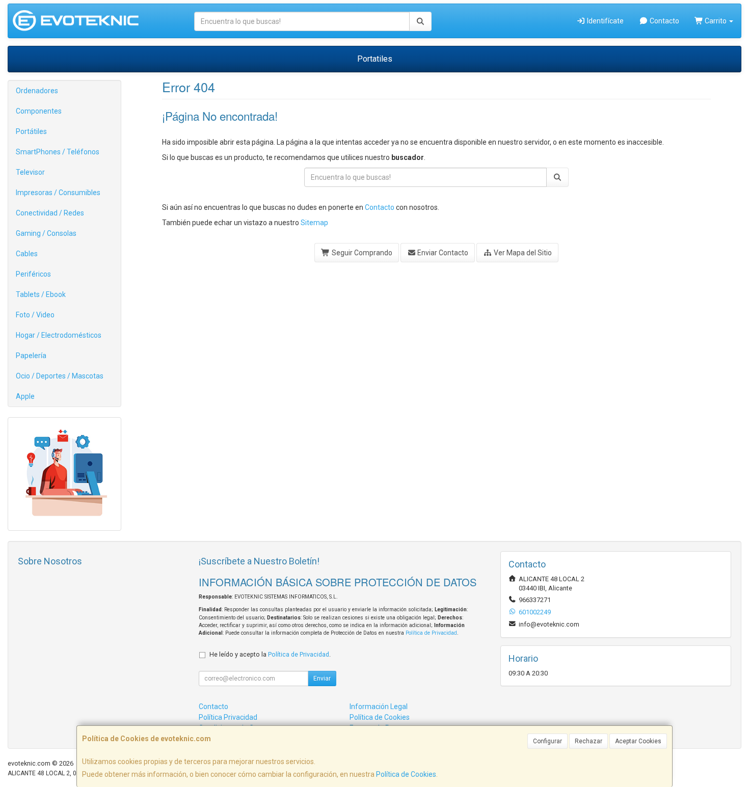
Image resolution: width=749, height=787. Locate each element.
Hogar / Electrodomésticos (58, 335)
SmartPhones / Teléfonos (57, 152)
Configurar (547, 741)
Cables (27, 254)
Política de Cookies (406, 774)
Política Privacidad (228, 717)
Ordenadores (37, 91)
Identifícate (604, 21)
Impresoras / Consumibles (58, 192)
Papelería (31, 355)
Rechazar (588, 741)
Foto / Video (35, 315)
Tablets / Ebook (41, 294)
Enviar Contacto (442, 253)
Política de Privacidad (431, 633)
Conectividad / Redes (50, 213)
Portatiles (374, 59)
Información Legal (379, 706)
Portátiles (31, 131)
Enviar (322, 678)
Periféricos (33, 274)
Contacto (663, 21)
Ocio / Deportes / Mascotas (59, 376)
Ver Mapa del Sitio (522, 253)
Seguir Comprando (361, 253)
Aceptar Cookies (638, 741)
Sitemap (314, 223)
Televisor (30, 172)
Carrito (715, 21)
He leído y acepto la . (270, 654)
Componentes (39, 111)
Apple (25, 396)
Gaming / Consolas (46, 233)
